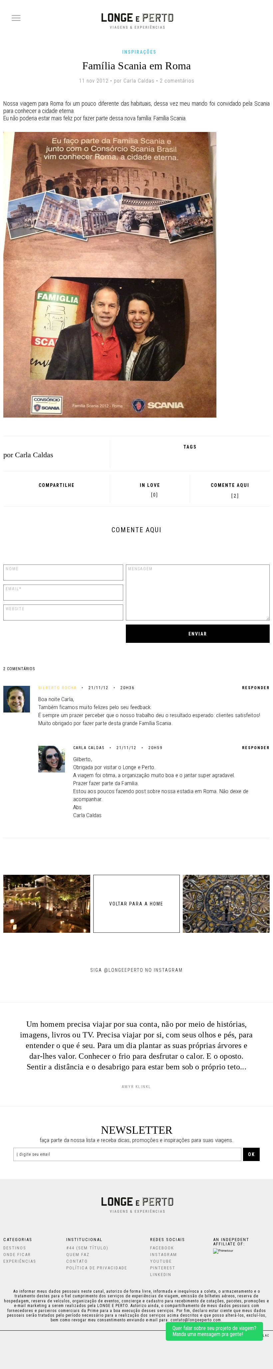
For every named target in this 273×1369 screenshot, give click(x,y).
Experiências (19, 1261)
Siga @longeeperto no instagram (136, 970)
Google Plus (46, 495)
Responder (256, 687)
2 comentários (177, 81)
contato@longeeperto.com (195, 1320)
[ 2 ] (235, 496)
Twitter (55, 495)
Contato (77, 1261)
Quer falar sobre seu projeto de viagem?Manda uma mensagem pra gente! (214, 1331)
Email (74, 495)
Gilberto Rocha (57, 687)
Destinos (14, 1247)
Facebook (38, 495)
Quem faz (78, 1254)
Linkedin (160, 1274)
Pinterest (64, 495)
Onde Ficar (17, 1254)
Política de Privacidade (96, 1267)
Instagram (163, 1254)
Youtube (161, 1261)
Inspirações (139, 52)
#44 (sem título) (87, 1247)
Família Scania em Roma (136, 66)
